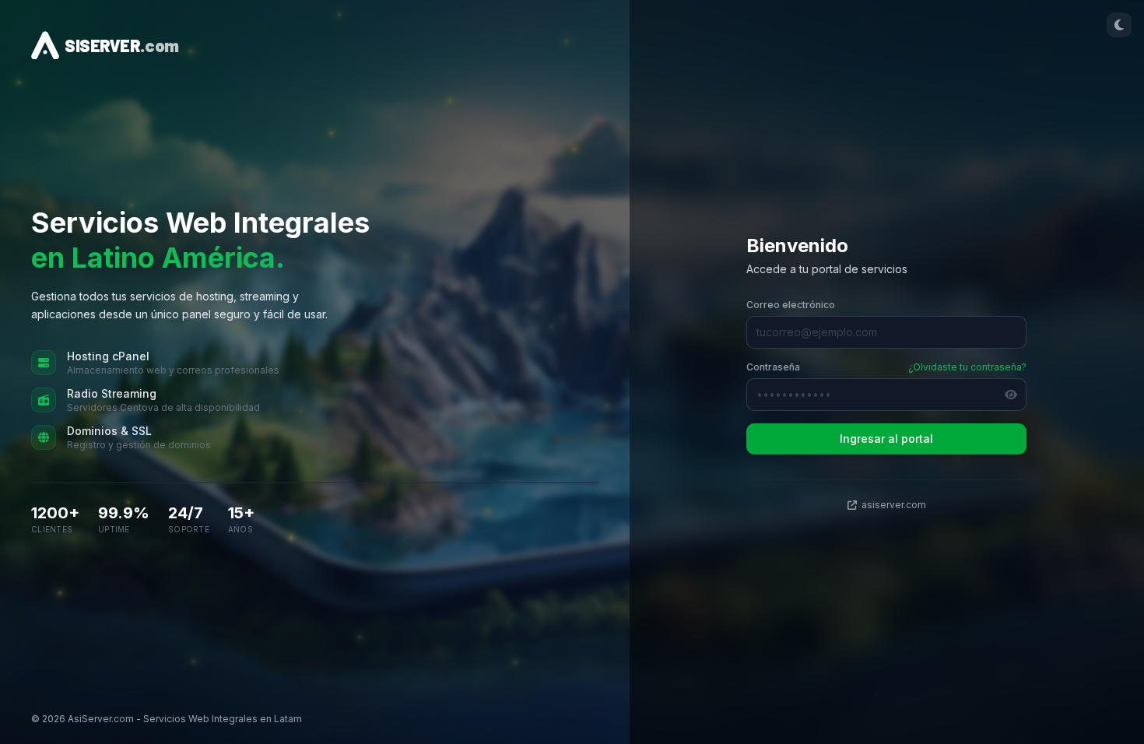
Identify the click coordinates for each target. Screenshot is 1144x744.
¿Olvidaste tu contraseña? (967, 367)
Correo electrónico (790, 305)
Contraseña (773, 367)
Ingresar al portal (886, 438)
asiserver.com (894, 505)
